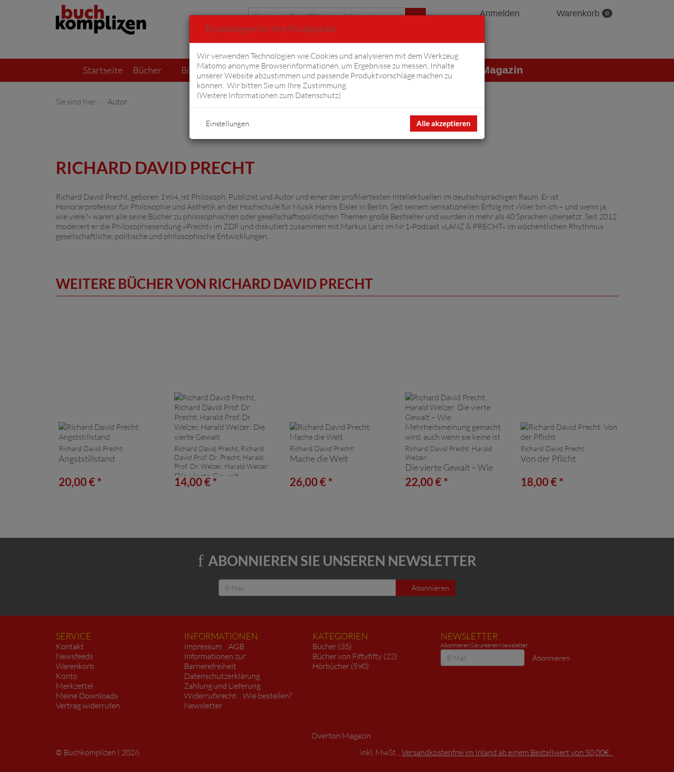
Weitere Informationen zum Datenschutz (268, 95)
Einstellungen (227, 123)
